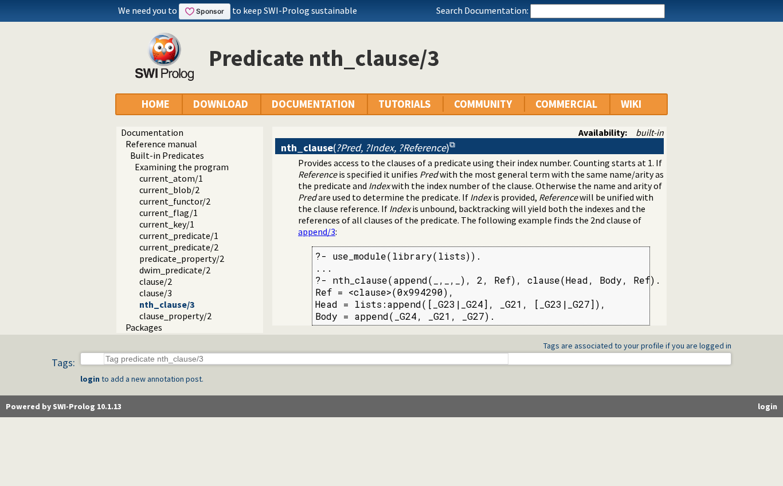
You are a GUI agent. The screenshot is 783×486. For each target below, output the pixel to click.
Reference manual (161, 144)
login (90, 379)
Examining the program (182, 167)
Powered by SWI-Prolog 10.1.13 (64, 406)
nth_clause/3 (166, 304)
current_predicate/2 (178, 247)
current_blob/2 (169, 189)
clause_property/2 (175, 316)
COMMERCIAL (566, 104)
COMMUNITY (483, 104)
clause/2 (155, 281)
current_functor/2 (174, 201)
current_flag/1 (168, 212)
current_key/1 (166, 224)
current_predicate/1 (178, 235)
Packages (144, 327)
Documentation (152, 132)
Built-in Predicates (167, 155)
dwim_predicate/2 (174, 270)
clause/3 (155, 293)
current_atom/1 (171, 178)
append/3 (316, 231)
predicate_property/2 (181, 258)
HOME (156, 104)
